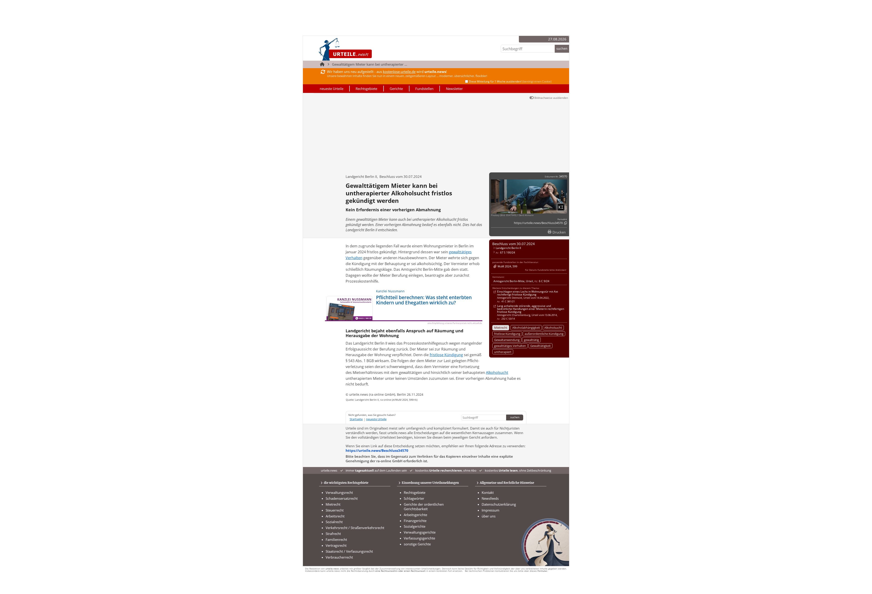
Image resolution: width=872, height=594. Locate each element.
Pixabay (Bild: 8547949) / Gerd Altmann (512, 215)
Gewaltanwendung (507, 340)
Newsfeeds (490, 498)
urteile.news (332, 568)
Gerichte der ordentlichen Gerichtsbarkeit (424, 506)
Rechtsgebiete (366, 88)
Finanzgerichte (415, 520)
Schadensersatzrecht (342, 498)
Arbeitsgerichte (415, 514)
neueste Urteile (331, 88)
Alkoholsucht (553, 328)
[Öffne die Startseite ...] (360, 49)
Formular (542, 570)
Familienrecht (336, 539)
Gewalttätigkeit (540, 346)
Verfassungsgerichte (419, 538)
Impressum (490, 510)
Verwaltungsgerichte (420, 532)
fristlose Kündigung (507, 334)
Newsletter (454, 88)
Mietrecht (500, 328)
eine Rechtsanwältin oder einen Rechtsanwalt (400, 570)
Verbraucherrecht (339, 557)
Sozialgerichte (414, 526)
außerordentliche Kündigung (544, 334)
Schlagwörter (414, 498)
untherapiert (502, 352)
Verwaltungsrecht (339, 492)
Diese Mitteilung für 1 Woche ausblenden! (510, 81)
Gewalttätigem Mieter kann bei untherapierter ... (369, 64)
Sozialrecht (334, 521)
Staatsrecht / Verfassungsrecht (349, 551)
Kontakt (488, 492)
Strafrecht (333, 533)
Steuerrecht (335, 510)
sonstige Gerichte (417, 544)
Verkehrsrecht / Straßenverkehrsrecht (355, 527)
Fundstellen (424, 88)
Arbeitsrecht (335, 516)
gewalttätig (531, 340)
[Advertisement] (436, 135)
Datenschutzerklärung (499, 504)
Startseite (356, 419)
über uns (488, 516)
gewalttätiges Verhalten (510, 346)
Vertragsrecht (336, 545)
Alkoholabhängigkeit (526, 328)
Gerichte (396, 88)
